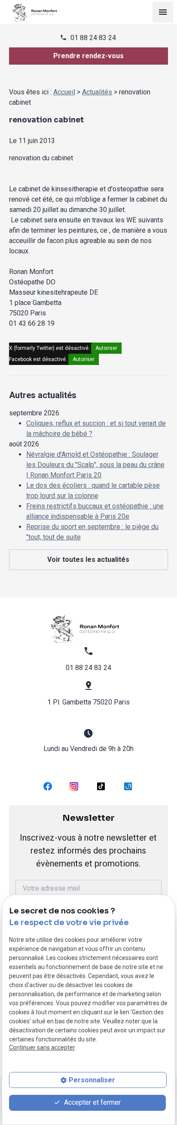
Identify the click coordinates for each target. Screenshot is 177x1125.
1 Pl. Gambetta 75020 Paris (88, 702)
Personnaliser (92, 1080)
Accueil (64, 92)
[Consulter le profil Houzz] (128, 786)
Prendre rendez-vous (88, 56)
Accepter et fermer (91, 1102)
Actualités (97, 92)
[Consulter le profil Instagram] (74, 786)
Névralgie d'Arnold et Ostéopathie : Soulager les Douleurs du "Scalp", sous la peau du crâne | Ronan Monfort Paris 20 (95, 464)
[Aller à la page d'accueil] (37, 12)
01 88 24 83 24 (93, 38)
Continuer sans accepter (42, 1047)
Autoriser (106, 348)
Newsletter (88, 841)
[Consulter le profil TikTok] (101, 786)
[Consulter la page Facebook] (47, 786)
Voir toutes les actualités (88, 559)
